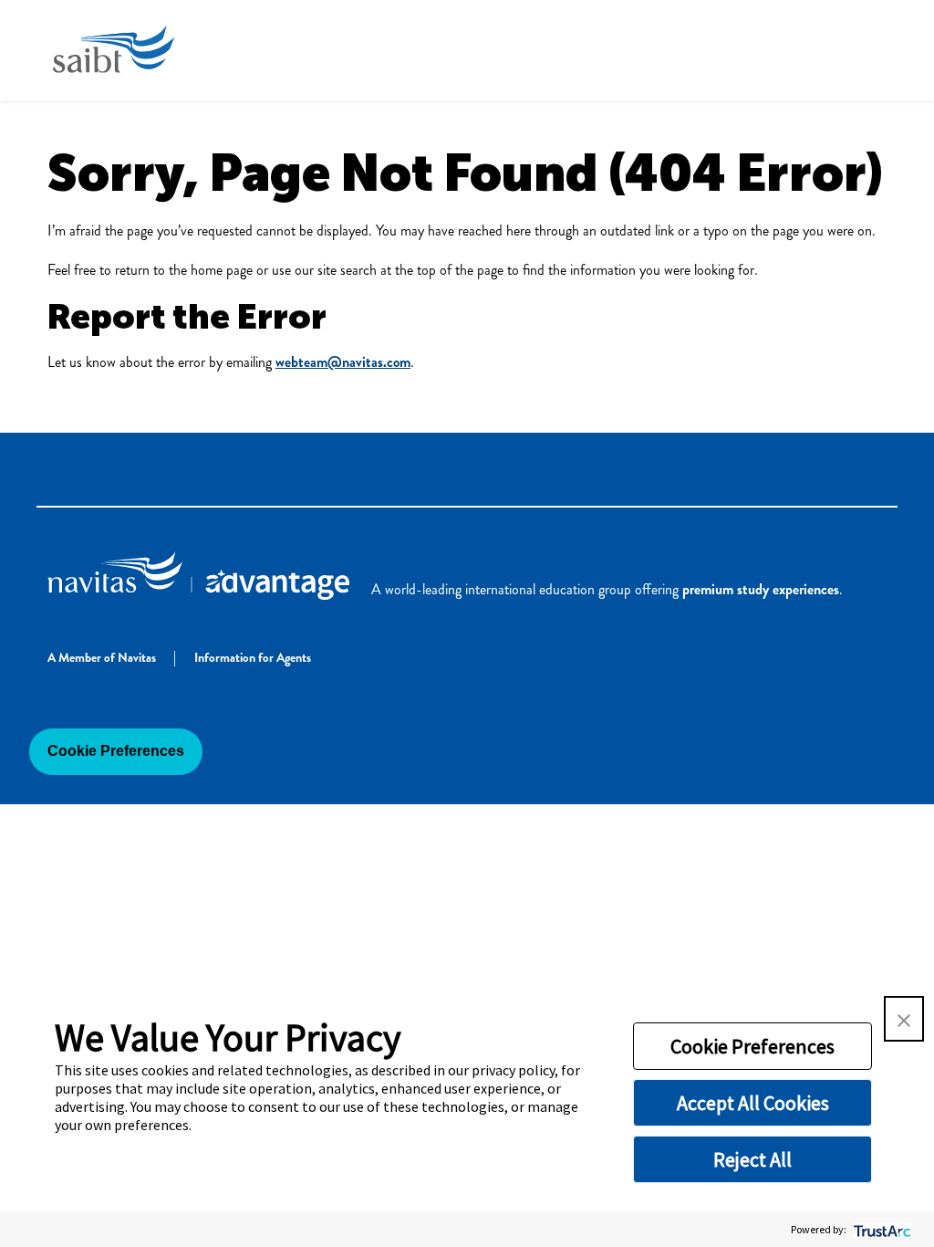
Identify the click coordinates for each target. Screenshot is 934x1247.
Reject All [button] (752, 1159)
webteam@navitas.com (342, 361)
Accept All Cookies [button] (753, 1103)
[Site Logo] (112, 50)
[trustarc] (880, 1229)
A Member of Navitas (103, 657)
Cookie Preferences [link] (115, 751)
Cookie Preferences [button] (752, 1046)
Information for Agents (254, 657)
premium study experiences (760, 589)
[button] (904, 1019)
